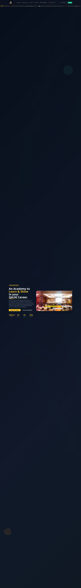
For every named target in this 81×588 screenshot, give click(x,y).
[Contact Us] (60, 2)
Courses (31, 2)
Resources (64, 2)
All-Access (19, 2)
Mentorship (37, 2)
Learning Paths (25, 2)
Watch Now (61, 6)
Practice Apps (53, 2)
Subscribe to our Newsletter (11, 6)
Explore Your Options (14, 310)
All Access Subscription (27, 310)
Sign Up (70, 2)
